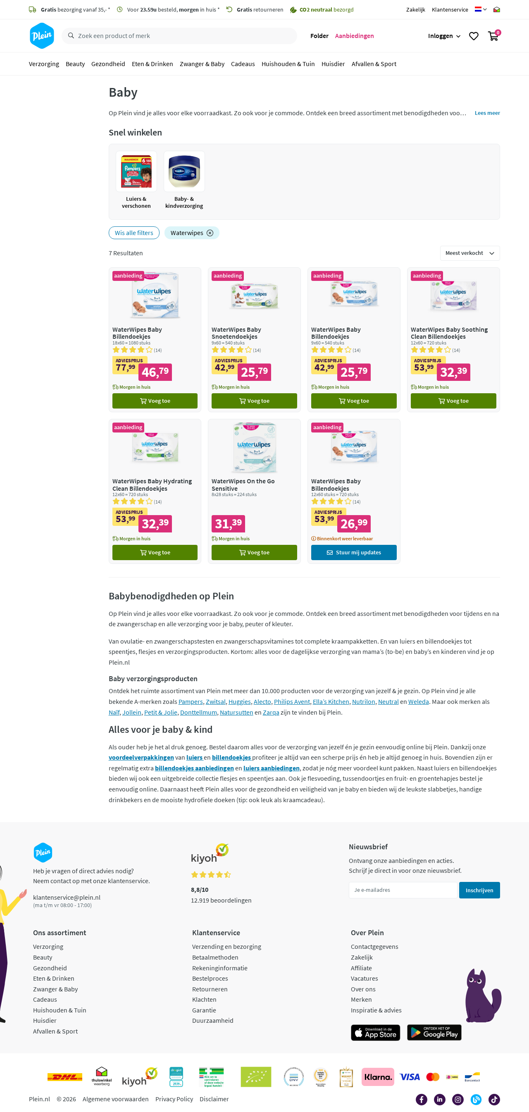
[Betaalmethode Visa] (409, 1077)
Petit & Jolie (160, 712)
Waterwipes (187, 232)
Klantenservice (450, 9)
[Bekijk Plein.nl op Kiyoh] (140, 1077)
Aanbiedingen (354, 35)
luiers (195, 757)
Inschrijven (479, 890)
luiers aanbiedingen (271, 768)
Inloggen (440, 35)
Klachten (204, 999)
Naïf (114, 712)
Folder (319, 35)
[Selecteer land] (481, 9)
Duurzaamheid (213, 1020)
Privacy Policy (174, 1099)
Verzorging (44, 63)
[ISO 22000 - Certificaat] (294, 1077)
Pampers (191, 701)
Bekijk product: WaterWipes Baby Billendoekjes (155, 340)
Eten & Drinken (152, 63)
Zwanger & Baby (202, 63)
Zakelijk (415, 9)
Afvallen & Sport (374, 63)
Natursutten (236, 712)
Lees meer (487, 112)
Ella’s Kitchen (331, 701)
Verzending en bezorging (226, 946)
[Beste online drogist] (320, 1077)
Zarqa (271, 712)
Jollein (131, 712)
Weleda (418, 701)
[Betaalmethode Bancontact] (472, 1077)
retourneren (260, 9)
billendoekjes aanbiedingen (194, 768)
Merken (361, 999)
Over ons (363, 989)
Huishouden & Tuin (288, 63)
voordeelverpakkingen (141, 757)
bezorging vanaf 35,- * (75, 9)
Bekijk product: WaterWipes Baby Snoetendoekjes (254, 340)
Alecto (262, 701)
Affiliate (361, 968)
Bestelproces (210, 978)
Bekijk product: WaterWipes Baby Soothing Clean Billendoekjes (453, 340)
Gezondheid (108, 63)
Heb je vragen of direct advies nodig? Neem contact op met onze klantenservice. (91, 876)
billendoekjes (232, 757)
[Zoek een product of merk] (69, 36)
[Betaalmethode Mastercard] (433, 1077)
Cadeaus (243, 63)
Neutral (388, 701)
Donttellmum (198, 712)
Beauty (75, 63)
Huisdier (333, 63)
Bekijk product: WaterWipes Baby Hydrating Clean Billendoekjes (155, 491)
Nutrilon (363, 701)
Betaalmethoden (215, 957)
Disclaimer (214, 1099)
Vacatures (364, 978)
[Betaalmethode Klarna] (378, 1077)
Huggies (240, 701)
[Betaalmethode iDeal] (452, 1077)
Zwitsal (216, 701)
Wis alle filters (134, 232)
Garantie (204, 1010)
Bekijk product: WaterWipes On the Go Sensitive (254, 491)
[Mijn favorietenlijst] (474, 36)
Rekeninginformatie (220, 968)
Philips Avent (292, 701)
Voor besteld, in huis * (173, 9)
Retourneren (210, 989)
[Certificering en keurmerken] (256, 1077)
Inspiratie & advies (376, 1010)
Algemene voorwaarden (116, 1099)
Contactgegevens (374, 946)
